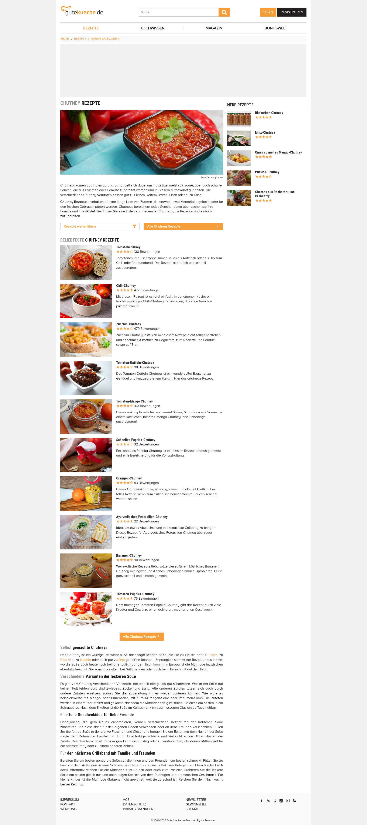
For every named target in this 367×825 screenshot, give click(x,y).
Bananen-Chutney (129, 555)
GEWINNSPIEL (196, 804)
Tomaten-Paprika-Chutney (135, 594)
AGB (126, 800)
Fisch (213, 655)
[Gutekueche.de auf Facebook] (261, 801)
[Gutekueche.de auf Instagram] (281, 800)
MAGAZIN (214, 28)
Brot (122, 660)
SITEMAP (192, 809)
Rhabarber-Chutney (269, 113)
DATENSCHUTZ (134, 804)
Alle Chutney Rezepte (163, 226)
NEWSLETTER (196, 800)
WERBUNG (68, 809)
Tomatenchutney (128, 247)
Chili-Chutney (126, 286)
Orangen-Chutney (129, 478)
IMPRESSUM (69, 800)
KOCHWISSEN (152, 28)
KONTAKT (67, 804)
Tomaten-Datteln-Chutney (135, 363)
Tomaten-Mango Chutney (134, 401)
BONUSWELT (276, 28)
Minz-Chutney (265, 133)
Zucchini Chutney (128, 324)
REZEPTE (91, 28)
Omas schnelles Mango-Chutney (278, 152)
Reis (63, 660)
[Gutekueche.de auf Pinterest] (275, 801)
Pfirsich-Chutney (267, 172)
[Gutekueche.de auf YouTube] (268, 801)
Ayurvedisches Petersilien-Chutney (142, 517)
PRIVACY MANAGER (138, 809)
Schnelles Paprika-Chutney (135, 440)
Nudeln (85, 660)
